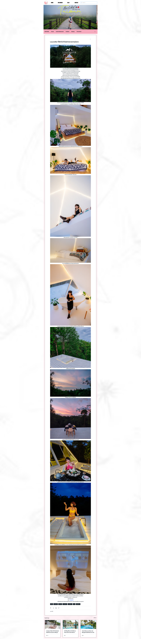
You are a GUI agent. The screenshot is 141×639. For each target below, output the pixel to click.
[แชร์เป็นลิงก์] (58, 607)
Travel (52, 31)
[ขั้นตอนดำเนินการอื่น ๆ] (90, 39)
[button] (95, 31)
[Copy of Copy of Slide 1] (66, 27)
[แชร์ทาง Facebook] (50, 607)
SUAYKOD (47, 31)
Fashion (67, 31)
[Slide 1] (69, 27)
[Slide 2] (70, 27)
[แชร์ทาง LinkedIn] (56, 607)
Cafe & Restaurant (60, 31)
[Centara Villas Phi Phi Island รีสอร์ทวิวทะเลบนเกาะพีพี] (52, 624)
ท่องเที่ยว (55, 604)
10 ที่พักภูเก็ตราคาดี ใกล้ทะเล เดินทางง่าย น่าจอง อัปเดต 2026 (70, 631)
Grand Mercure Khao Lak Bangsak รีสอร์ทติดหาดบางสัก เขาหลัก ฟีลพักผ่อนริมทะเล (88, 631)
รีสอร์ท (60, 604)
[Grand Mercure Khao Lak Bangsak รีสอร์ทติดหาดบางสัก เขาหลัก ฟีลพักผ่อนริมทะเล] (88, 624)
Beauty (73, 31)
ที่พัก (51, 604)
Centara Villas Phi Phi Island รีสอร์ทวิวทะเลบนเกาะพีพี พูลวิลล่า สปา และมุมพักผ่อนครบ (52, 631)
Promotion (79, 31)
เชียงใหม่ (78, 604)
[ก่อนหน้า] (45, 17)
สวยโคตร (70, 604)
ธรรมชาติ (65, 604)
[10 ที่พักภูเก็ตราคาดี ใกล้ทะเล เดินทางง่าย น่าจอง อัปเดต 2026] (70, 624)
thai (74, 604)
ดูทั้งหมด (95, 617)
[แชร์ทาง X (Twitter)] (53, 607)
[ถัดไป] (95, 17)
